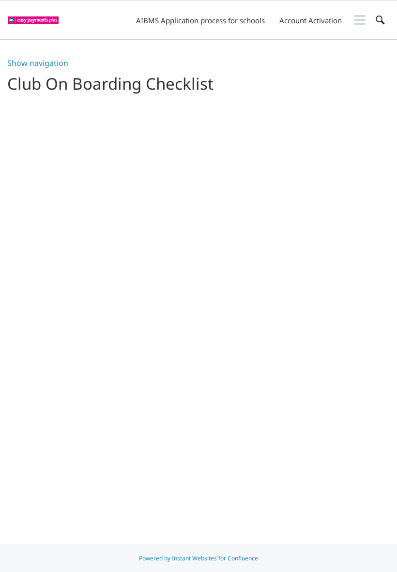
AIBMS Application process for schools (200, 20)
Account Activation (310, 20)
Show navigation (37, 63)
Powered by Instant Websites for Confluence (198, 558)
